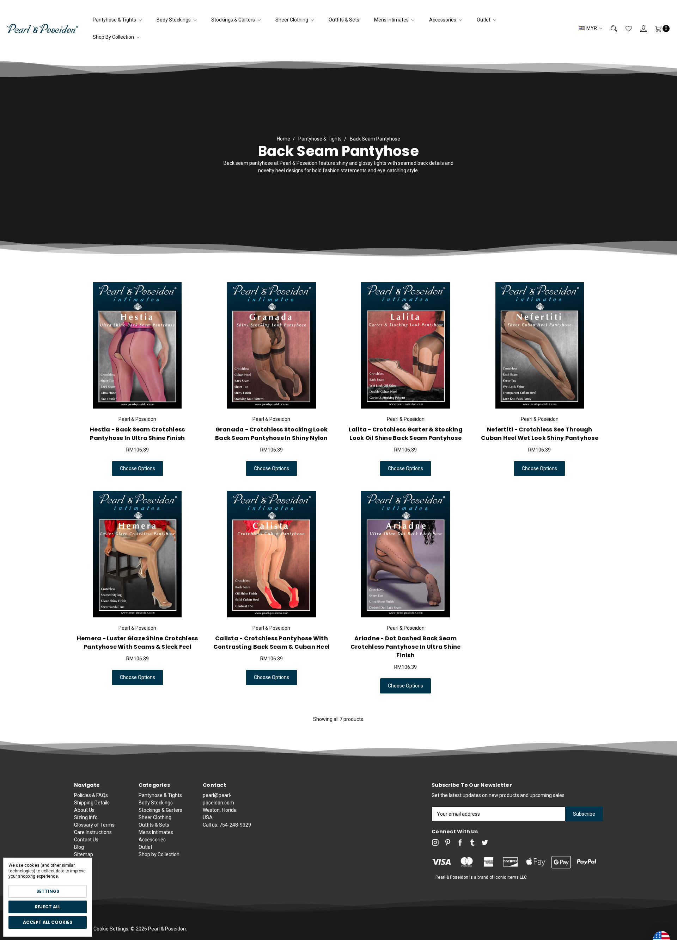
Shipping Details (92, 802)
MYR (591, 28)
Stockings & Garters (233, 20)
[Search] (609, 28)
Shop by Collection (114, 37)
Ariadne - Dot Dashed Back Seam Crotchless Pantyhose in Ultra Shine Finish (405, 646)
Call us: (227, 825)
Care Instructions (93, 832)
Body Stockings (174, 20)
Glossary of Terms (94, 825)
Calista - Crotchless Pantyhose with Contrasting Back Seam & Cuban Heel (271, 642)
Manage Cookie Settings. (101, 929)
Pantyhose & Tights (115, 20)
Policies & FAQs (91, 795)
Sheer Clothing (292, 20)
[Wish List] (624, 28)
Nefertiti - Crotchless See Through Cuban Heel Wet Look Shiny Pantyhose (539, 433)
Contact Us (86, 839)
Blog (79, 847)
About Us (84, 810)
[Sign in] (639, 28)
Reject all (47, 907)
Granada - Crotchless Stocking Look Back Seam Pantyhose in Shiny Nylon (271, 433)
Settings (47, 891)
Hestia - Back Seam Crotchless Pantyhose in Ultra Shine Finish (137, 433)
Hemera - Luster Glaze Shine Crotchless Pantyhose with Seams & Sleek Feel (137, 642)
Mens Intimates (392, 20)
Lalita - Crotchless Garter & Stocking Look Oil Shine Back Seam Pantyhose (406, 433)
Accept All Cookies (47, 922)
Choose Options (137, 468)
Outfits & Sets (344, 20)
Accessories (443, 20)
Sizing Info (86, 817)
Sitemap (83, 854)
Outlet (484, 20)
